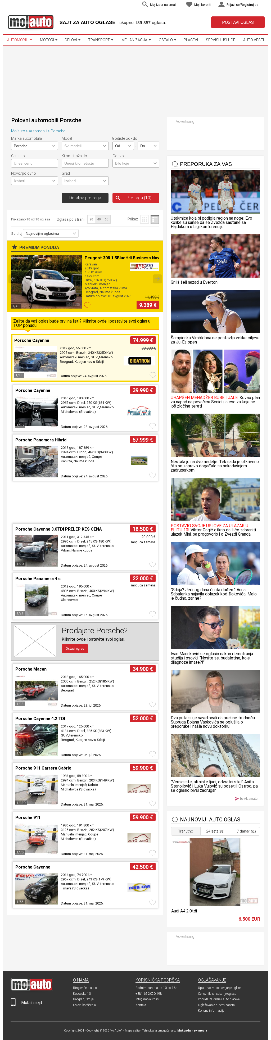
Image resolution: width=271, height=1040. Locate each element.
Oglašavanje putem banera (216, 1005)
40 (99, 219)
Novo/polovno (23, 173)
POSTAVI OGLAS (238, 22)
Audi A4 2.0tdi (184, 911)
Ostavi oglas (75, 648)
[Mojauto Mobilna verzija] (13, 1004)
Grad (66, 173)
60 (107, 219)
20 (91, 219)
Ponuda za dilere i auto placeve (219, 999)
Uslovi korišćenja (84, 1005)
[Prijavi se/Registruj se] (263, 5)
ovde (102, 321)
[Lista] (155, 219)
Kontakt (141, 1005)
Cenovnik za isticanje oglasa (217, 994)
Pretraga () (139, 197)
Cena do (18, 156)
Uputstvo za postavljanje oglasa (220, 988)
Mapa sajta (132, 1030)
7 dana (246, 831)
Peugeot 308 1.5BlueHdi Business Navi (122, 257)
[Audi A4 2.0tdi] (215, 904)
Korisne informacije (211, 1010)
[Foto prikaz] (144, 219)
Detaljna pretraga (85, 197)
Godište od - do (124, 138)
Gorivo (118, 156)
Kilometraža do (74, 156)
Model (67, 138)
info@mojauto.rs (147, 999)
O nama (81, 980)
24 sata (215, 831)
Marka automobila (26, 138)
